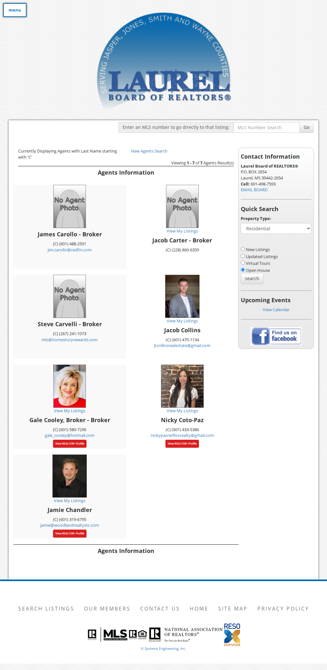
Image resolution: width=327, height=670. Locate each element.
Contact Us (160, 608)
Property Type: (256, 218)
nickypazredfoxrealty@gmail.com (182, 435)
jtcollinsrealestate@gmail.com (182, 345)
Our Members (107, 608)
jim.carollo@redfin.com (70, 250)
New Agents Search (149, 151)
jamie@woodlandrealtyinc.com (69, 525)
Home (199, 608)
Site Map (233, 608)
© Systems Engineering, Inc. (163, 648)
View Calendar (276, 309)
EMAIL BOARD (254, 190)
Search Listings (46, 608)
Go (306, 127)
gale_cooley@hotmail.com (70, 435)
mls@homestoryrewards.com (70, 340)
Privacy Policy (283, 608)
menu (15, 10)
